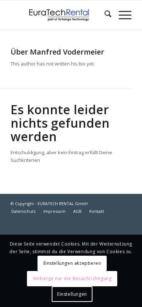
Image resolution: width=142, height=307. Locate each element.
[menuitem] (104, 14)
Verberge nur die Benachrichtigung (72, 278)
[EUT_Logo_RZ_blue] (59, 14)
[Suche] (104, 14)
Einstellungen (72, 294)
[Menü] (121, 14)
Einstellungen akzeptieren (72, 263)
